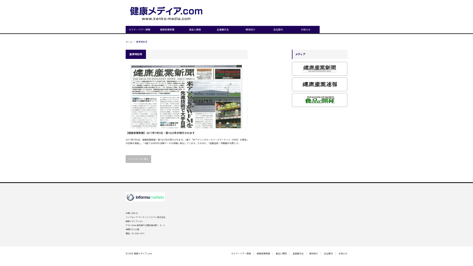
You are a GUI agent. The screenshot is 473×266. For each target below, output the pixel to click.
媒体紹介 (250, 29)
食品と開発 (195, 29)
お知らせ (306, 29)
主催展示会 (223, 29)
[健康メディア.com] (167, 14)
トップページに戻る (138, 159)
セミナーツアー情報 (139, 29)
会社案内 (278, 29)
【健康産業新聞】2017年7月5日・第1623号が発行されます (160, 133)
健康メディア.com (143, 253)
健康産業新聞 (167, 29)
